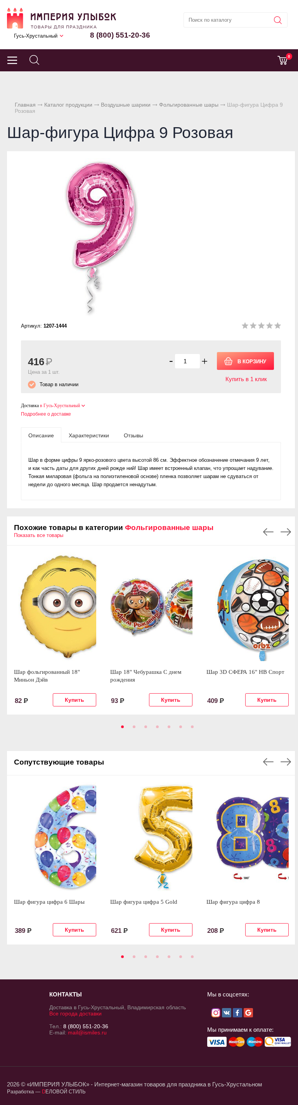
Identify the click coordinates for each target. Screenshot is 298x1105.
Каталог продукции (68, 105)
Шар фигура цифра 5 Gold (143, 902)
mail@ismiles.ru (87, 1032)
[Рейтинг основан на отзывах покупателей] (261, 327)
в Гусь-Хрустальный (60, 405)
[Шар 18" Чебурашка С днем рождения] (151, 606)
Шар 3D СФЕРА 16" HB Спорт (245, 672)
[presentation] (41, 435)
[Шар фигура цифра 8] (247, 836)
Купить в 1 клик (246, 379)
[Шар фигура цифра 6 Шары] (55, 836)
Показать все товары (38, 535)
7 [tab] (191, 729)
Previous (268, 532)
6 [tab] (179, 729)
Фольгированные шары (188, 105)
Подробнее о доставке (46, 414)
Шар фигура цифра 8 (233, 902)
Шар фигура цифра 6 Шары (49, 902)
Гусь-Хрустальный (35, 36)
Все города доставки (75, 1013)
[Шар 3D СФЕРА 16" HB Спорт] (247, 606)
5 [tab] (168, 729)
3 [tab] (144, 729)
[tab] (41, 435)
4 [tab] (156, 729)
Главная (25, 105)
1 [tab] (121, 729)
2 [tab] (133, 729)
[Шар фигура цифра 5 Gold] (151, 836)
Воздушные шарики (126, 105)
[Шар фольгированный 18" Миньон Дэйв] (55, 606)
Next (286, 532)
